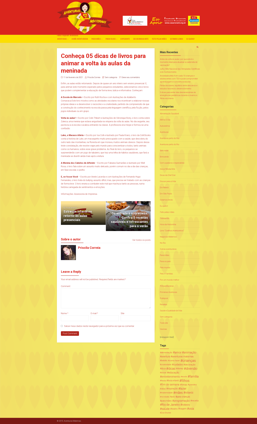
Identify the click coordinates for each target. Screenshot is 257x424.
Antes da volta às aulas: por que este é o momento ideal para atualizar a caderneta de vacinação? (178, 62)
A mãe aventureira (80, 39)
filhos (185, 380)
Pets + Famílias (166, 274)
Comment (65, 286)
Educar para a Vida (168, 181)
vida (191, 408)
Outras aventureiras (168, 249)
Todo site (164, 323)
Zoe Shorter (166, 413)
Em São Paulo (166, 194)
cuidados (178, 364)
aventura (165, 356)
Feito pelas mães (159, 39)
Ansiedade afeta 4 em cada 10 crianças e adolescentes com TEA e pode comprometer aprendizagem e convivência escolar (179, 79)
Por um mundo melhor (169, 280)
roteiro (186, 404)
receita (195, 400)
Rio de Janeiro (171, 404)
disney (180, 368)
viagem (182, 408)
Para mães (96, 39)
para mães (166, 400)
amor (178, 352)
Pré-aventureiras (167, 286)
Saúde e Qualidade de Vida (171, 311)
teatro (175, 408)
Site (122, 313)
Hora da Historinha (168, 224)
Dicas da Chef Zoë (167, 175)
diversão (191, 368)
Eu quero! (190, 39)
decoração (190, 364)
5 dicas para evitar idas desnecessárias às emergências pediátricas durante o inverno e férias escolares (178, 95)
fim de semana (170, 384)
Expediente (125, 39)
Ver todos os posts (141, 240)
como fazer (174, 360)
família (194, 376)
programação (182, 400)
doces (163, 373)
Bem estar (164, 150)
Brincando (164, 157)
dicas (171, 368)
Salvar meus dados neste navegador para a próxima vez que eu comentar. (99, 326)
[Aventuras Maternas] (84, 17)
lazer (183, 388)
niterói (189, 392)
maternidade (167, 392)
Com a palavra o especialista (172, 163)
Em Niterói (164, 187)
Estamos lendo (176, 39)
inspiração (173, 388)
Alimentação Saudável (169, 114)
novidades (165, 397)
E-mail (94, 313)
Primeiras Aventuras (168, 292)
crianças (189, 360)
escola (184, 377)
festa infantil (173, 380)
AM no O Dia (165, 120)
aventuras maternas (183, 356)
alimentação (166, 352)
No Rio (163, 243)
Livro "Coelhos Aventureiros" (172, 231)
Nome (64, 313)
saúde (166, 408)
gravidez (193, 384)
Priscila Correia (93, 77)
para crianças (183, 396)
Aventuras (62, 39)
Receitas (163, 304)
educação (174, 372)
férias (184, 384)
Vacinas (163, 329)
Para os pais (165, 261)
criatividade (166, 364)
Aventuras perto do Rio (169, 138)
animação (190, 352)
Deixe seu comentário (131, 77)
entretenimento (171, 376)
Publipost (164, 298)
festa (163, 380)
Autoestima (165, 126)
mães (179, 392)
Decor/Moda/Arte (141, 39)
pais (173, 397)
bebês (164, 360)
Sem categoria (111, 77)
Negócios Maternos (168, 237)
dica (163, 368)
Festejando (164, 218)
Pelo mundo (165, 267)
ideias (163, 389)
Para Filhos (111, 39)
